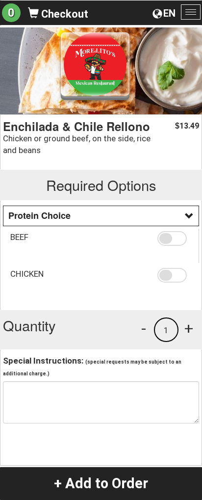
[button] (174, 238)
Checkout (63, 14)
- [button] (143, 328)
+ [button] (188, 328)
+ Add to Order (101, 483)
